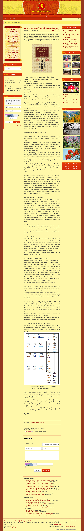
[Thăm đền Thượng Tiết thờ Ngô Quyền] (67, 72)
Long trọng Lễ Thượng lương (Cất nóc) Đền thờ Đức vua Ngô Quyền (72, 36)
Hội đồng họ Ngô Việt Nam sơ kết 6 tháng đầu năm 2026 (72, 44)
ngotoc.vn (11, 526)
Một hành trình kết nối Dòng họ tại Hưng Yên (71, 31)
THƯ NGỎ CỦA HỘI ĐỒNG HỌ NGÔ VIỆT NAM (71, 47)
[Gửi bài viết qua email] (53, 30)
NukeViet (63, 529)
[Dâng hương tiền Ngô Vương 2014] (76, 58)
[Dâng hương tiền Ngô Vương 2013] (67, 58)
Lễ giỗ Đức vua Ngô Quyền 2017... (71, 99)
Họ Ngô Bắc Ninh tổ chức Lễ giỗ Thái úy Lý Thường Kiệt (71, 40)
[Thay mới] (18, 115)
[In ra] (56, 30)
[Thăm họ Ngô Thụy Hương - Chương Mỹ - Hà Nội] (76, 72)
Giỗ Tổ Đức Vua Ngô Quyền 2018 (71, 95)
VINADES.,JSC (76, 529)
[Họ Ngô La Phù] (76, 65)
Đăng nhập (16, 122)
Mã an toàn (27, 461)
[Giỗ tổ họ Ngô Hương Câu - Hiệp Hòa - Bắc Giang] (67, 65)
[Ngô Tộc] (41, 7)
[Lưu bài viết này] (58, 30)
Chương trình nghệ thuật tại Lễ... (71, 103)
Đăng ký (19, 125)
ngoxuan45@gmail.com (70, 526)
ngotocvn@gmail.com (13, 528)
